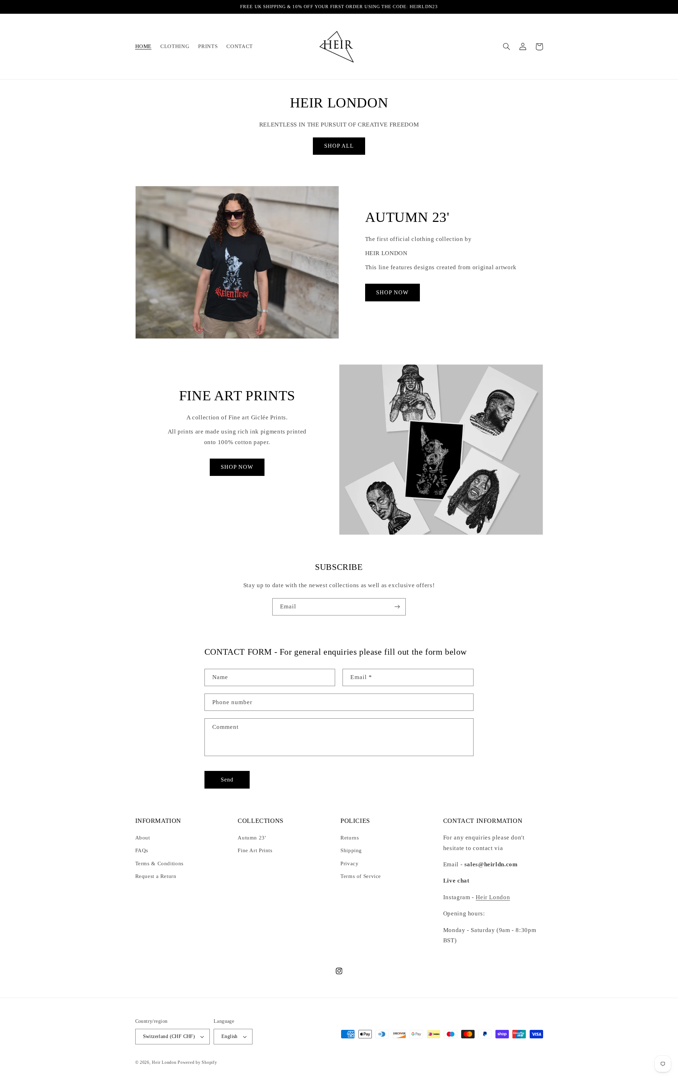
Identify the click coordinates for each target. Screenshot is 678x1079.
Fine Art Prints (255, 850)
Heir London (493, 897)
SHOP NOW (392, 292)
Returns (349, 838)
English (229, 1036)
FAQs (142, 850)
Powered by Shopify (197, 1062)
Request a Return (156, 876)
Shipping (351, 850)
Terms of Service (360, 876)
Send (227, 780)
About (142, 838)
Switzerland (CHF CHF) (169, 1036)
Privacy (349, 863)
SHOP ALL (339, 146)
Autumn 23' (252, 838)
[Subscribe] (397, 606)
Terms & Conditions (159, 863)
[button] (507, 47)
